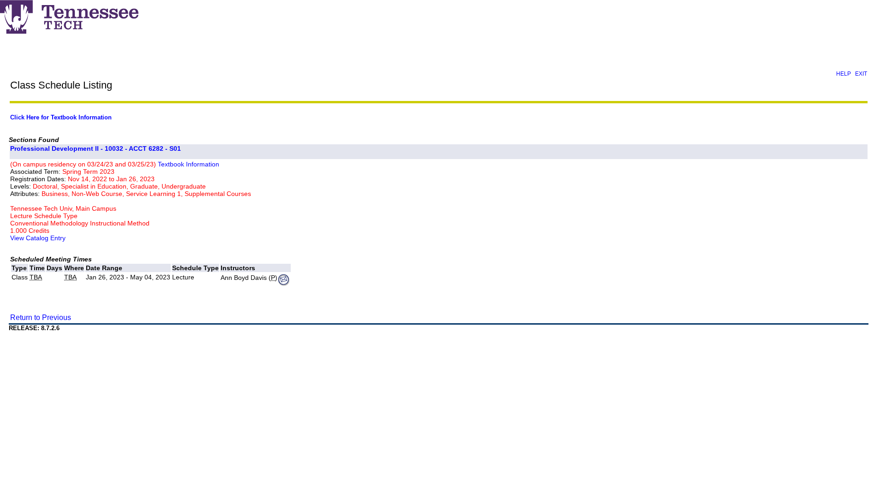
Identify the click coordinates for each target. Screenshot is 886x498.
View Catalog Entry (38, 238)
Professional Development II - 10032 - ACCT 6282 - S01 (95, 148)
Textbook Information (188, 164)
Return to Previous (40, 317)
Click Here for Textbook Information (61, 117)
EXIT (861, 74)
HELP (843, 74)
